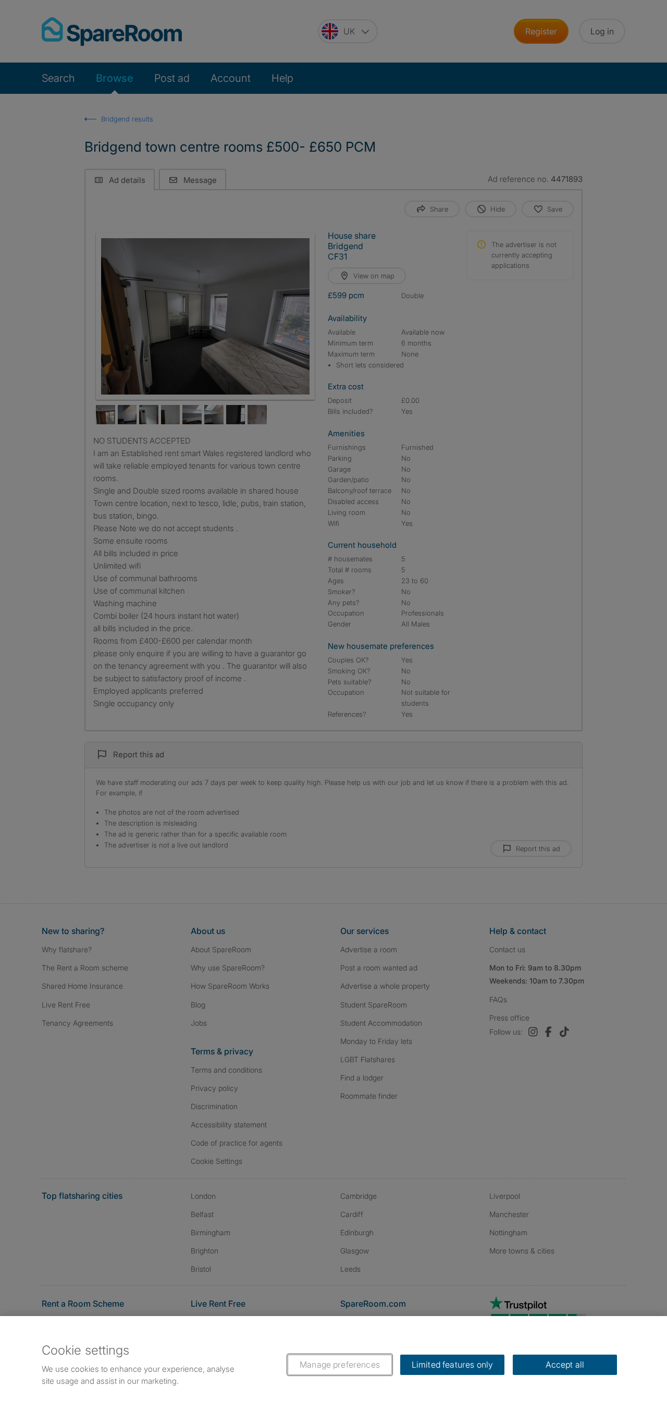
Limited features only (452, 1364)
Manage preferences (340, 1364)
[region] (333, 1364)
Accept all (565, 1364)
